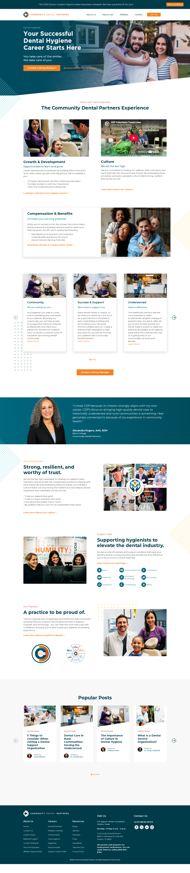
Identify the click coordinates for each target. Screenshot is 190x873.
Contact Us (28, 831)
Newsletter (77, 843)
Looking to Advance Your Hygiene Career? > (46, 193)
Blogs (75, 826)
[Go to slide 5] (98, 774)
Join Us (153, 14)
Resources (107, 14)
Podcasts (76, 835)
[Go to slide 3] (93, 359)
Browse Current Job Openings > (80, 68)
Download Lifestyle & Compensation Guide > (50, 245)
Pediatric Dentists (55, 831)
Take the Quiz (78, 847)
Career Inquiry (29, 835)
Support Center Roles (57, 851)
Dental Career (33, 731)
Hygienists (52, 843)
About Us (91, 14)
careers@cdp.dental (143, 822)
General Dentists (55, 826)
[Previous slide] (16, 317)
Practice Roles (54, 847)
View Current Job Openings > (112, 563)
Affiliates (124, 14)
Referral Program (30, 839)
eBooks (76, 831)
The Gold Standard (33, 461)
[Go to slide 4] (95, 359)
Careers (139, 14)
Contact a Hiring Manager (42, 68)
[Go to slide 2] (91, 359)
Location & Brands (31, 843)
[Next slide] (174, 317)
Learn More (33, 341)
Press (75, 839)
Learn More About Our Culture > (117, 189)
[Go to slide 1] (90, 359)
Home (26, 826)
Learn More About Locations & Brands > (44, 635)
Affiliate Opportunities (32, 851)
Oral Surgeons (54, 839)
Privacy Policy (78, 851)
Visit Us (101, 816)
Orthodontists (54, 835)
